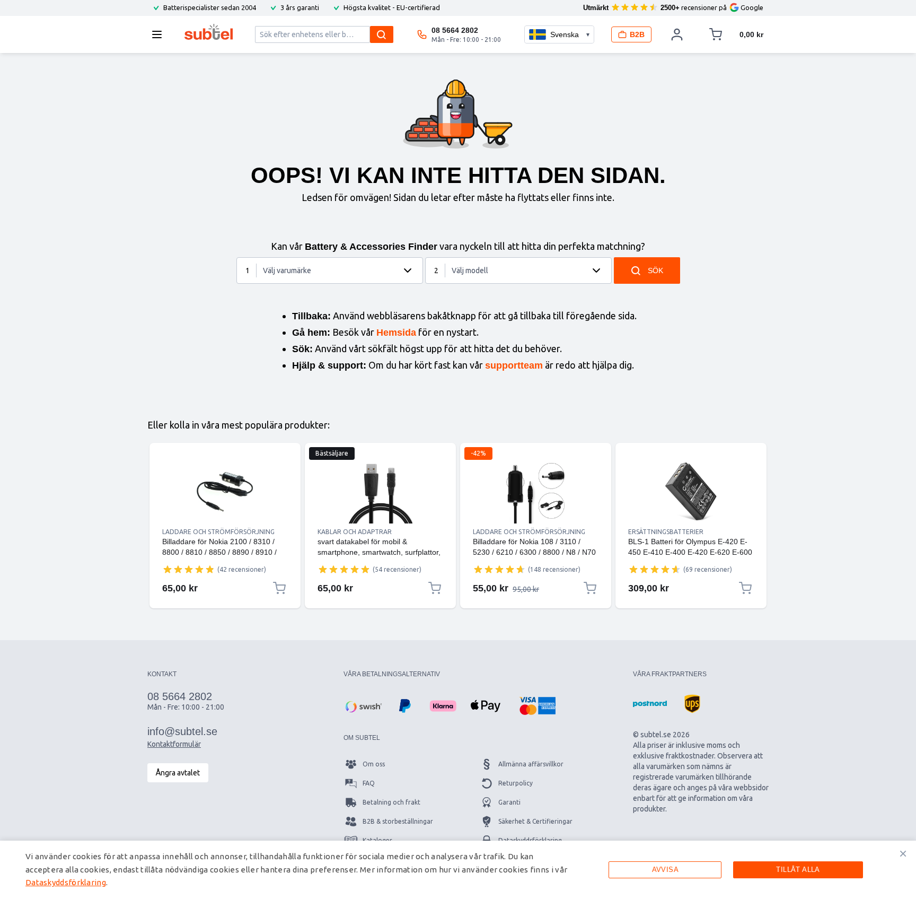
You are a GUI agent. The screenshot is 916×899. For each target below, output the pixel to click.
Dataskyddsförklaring (65, 882)
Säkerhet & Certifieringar (535, 821)
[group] (188, 569)
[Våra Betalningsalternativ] (363, 706)
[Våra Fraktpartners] (650, 704)
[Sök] (381, 34)
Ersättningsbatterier (665, 531)
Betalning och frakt (391, 802)
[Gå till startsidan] (208, 32)
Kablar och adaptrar (355, 531)
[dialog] (458, 870)
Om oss (374, 764)
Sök (655, 270)
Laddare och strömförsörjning (218, 531)
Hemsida (396, 332)
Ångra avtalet (178, 773)
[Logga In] (676, 34)
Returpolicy (515, 783)
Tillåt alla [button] (798, 870)
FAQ (369, 783)
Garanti (509, 802)
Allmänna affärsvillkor (530, 764)
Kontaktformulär (174, 744)
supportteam (514, 365)
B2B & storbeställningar (398, 821)
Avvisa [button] (665, 870)
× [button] (903, 853)
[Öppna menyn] (160, 34)
